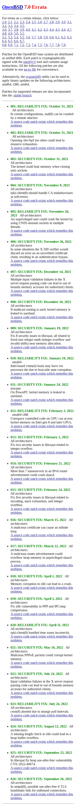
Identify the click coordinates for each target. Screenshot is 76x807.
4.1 (34, 29)
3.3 (10, 26)
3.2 (4, 26)
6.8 (4, 45)
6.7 (22, 41)
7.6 (45, 45)
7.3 (28, 45)
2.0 (4, 22)
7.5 (40, 45)
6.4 (4, 41)
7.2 (22, 45)
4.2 (40, 29)
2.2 (16, 22)
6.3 (69, 37)
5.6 (28, 37)
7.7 (51, 45)
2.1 (10, 22)
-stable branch (22, 95)
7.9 (63, 45)
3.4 (16, 26)
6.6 (16, 41)
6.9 (10, 45)
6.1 (57, 37)
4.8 (4, 33)
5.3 (10, 37)
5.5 (22, 37)
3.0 (63, 22)
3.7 (10, 29)
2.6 (40, 22)
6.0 (51, 37)
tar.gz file (30, 69)
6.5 (10, 41)
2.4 (28, 22)
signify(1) (29, 62)
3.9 (22, 29)
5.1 (22, 33)
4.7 (69, 29)
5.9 (45, 37)
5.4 (16, 37)
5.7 (34, 37)
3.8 (16, 29)
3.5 (22, 26)
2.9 (57, 22)
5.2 (4, 37)
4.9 (10, 33)
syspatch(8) (33, 76)
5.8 (40, 37)
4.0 (28, 29)
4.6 (63, 29)
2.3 (22, 22)
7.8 (57, 45)
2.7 (45, 22)
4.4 (51, 29)
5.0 (16, 33)
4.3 (45, 29)
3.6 (4, 29)
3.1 (69, 22)
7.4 (34, 45)
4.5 (57, 29)
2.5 (34, 22)
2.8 (51, 22)
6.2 (63, 37)
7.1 (16, 45)
